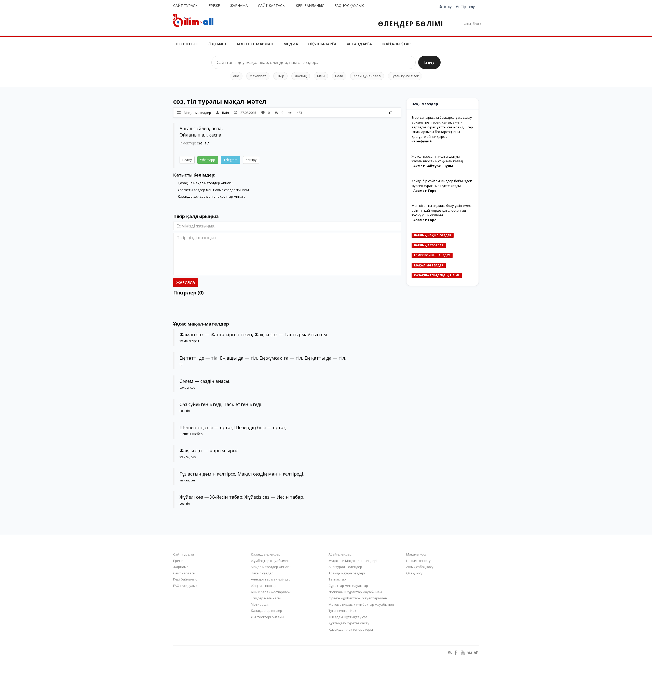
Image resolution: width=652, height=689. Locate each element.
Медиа (290, 43)
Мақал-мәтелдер (197, 112)
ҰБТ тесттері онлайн (267, 617)
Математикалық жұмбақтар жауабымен (361, 604)
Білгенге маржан (255, 43)
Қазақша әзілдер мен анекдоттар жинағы (212, 196)
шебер (197, 434)
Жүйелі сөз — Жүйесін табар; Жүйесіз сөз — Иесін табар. (242, 497)
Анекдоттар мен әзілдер (271, 579)
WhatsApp (207, 160)
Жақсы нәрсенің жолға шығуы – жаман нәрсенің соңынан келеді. (438, 159)
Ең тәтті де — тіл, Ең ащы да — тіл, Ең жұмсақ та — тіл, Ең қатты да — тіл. (263, 358)
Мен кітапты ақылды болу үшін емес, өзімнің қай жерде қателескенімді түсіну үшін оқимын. (441, 210)
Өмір (280, 76)
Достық (301, 76)
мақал (184, 480)
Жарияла (185, 282)
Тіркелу (468, 6)
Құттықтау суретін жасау (349, 623)
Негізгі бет (187, 43)
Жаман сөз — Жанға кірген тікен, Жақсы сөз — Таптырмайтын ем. (254, 334)
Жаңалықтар (396, 43)
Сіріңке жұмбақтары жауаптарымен (358, 598)
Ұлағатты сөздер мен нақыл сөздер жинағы (213, 189)
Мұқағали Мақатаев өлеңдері (353, 560)
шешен (185, 434)
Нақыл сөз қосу (418, 560)
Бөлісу (187, 160)
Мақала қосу (416, 554)
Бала (339, 76)
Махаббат (258, 76)
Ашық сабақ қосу (419, 566)
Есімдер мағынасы (266, 598)
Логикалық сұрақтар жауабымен (355, 592)
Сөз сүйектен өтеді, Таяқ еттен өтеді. (221, 404)
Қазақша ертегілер (266, 610)
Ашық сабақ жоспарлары (271, 592)
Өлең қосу (414, 573)
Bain (225, 112)
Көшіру (251, 160)
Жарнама (239, 5)
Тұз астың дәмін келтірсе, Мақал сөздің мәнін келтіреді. (242, 474)
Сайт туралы (185, 5)
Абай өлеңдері (340, 554)
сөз (199, 143)
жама (184, 341)
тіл (207, 143)
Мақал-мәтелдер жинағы (271, 566)
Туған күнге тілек (405, 76)
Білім (321, 76)
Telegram (230, 160)
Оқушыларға (322, 43)
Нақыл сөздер (262, 573)
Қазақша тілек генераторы (351, 629)
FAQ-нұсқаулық (349, 5)
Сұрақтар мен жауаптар (348, 585)
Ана (236, 76)
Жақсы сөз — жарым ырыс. (209, 451)
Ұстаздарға (359, 43)
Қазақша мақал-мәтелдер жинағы (205, 183)
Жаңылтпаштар (264, 585)
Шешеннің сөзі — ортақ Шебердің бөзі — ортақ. (233, 427)
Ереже (214, 5)
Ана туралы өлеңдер (345, 566)
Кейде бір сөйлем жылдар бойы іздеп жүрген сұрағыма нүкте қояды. (442, 183)
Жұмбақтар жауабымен (270, 560)
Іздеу (429, 62)
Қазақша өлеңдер (265, 554)
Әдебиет (217, 43)
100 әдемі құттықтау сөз (348, 617)
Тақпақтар (337, 579)
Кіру (448, 6)
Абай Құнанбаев (367, 76)
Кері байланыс (310, 5)
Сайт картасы (272, 5)
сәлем (184, 387)
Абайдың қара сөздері (347, 573)
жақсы (194, 341)
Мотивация (260, 604)
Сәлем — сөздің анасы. (205, 381)
